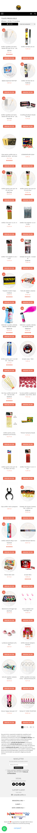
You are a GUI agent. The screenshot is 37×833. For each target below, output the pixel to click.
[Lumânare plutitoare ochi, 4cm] (9, 633)
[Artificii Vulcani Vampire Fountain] (27, 632)
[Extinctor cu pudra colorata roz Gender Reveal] (27, 314)
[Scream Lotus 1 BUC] (27, 348)
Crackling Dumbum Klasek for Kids (27, 115)
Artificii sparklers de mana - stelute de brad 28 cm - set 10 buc (9, 115)
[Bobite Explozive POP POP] (9, 70)
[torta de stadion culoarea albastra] (9, 666)
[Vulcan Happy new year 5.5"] (9, 700)
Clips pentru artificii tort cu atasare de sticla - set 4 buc (9, 155)
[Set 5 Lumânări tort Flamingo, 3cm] (27, 598)
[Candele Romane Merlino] (27, 530)
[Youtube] (16, 784)
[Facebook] (13, 784)
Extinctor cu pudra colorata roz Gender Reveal (28, 325)
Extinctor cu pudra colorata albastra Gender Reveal (9, 325)
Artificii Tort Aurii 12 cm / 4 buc (9, 223)
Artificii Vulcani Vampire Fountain (28, 643)
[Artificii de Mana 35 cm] (27, 36)
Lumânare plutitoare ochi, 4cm (9, 643)
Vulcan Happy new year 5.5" (9, 711)
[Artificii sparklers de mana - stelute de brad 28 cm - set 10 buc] (9, 104)
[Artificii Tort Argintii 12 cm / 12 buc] (27, 212)
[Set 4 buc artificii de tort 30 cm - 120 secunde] (9, 382)
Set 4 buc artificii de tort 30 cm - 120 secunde (9, 393)
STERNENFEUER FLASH (27, 154)
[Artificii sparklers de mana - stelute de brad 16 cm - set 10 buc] (9, 36)
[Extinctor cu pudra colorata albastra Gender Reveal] (9, 314)
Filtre (10, 24)
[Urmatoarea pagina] (33, 727)
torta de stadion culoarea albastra (9, 677)
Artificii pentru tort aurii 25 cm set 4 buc (28, 189)
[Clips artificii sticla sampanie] (9, 493)
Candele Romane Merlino (27, 540)
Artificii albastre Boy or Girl (9, 540)
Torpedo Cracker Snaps (9, 291)
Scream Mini (27, 575)
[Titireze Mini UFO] (9, 564)
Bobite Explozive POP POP (9, 81)
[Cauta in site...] (35, 13)
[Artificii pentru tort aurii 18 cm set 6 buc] (9, 178)
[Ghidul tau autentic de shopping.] (17, 828)
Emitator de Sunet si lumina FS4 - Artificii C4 (28, 507)
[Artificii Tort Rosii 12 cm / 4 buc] (27, 456)
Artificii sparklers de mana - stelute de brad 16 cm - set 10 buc (9, 47)
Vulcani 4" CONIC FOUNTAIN (28, 711)
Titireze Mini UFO (9, 575)
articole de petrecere (16, 744)
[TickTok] (20, 784)
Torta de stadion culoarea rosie (27, 291)
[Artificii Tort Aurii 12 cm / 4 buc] (9, 212)
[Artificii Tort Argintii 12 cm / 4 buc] (9, 246)
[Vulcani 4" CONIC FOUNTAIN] (27, 700)
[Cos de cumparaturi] (31, 13)
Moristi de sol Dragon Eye (9, 609)
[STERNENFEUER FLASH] (27, 141)
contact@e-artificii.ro (19, 795)
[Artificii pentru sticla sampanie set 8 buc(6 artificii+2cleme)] (9, 420)
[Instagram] (23, 784)
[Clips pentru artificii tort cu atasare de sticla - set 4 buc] (9, 141)
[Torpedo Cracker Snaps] (9, 280)
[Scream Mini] (27, 564)
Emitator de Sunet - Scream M (28, 257)
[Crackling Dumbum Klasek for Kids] (27, 104)
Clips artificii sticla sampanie (9, 506)
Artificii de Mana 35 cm (27, 46)
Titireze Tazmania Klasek (28, 433)
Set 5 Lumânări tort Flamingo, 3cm (27, 609)
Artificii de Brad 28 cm (27, 81)
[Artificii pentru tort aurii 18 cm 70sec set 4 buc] (9, 456)
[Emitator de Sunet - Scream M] (27, 246)
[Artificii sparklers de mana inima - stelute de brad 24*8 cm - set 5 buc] (27, 666)
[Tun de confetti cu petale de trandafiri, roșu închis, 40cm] (27, 383)
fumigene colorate (26, 737)
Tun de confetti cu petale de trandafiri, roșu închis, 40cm (28, 393)
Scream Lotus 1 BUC (28, 359)
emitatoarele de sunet (12, 747)
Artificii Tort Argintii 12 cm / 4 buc (9, 257)
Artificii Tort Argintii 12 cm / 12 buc (28, 223)
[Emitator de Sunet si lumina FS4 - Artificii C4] (27, 493)
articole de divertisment (18, 742)
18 (30, 727)
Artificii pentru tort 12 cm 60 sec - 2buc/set (9, 359)
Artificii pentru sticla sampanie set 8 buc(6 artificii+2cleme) (9, 433)
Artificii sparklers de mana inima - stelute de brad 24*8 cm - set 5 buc (28, 677)
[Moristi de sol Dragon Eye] (9, 598)
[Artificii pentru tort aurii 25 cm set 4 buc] (27, 178)
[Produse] (2, 14)
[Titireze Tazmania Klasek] (27, 420)
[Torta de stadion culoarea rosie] (27, 280)
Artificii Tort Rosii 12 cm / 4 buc (27, 467)
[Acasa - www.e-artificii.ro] (18, 8)
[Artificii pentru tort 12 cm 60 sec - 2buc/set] (9, 348)
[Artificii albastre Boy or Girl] (9, 530)
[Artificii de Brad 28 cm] (27, 70)
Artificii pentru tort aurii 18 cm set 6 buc (9, 189)
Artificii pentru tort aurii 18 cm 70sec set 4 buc (9, 467)
